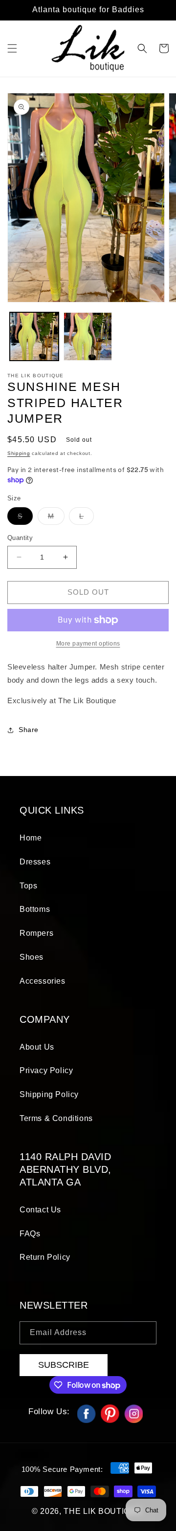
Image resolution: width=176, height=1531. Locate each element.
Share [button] (29, 729)
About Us (37, 1047)
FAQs (30, 1233)
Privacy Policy (46, 1070)
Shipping (18, 453)
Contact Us (40, 1210)
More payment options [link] (88, 643)
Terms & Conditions (56, 1118)
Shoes (32, 957)
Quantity (20, 537)
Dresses (35, 862)
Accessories (43, 981)
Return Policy (45, 1257)
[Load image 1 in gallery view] (34, 336)
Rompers (36, 933)
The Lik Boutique (103, 1511)
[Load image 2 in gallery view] (88, 336)
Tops (28, 886)
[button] (12, 48)
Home (31, 838)
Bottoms (35, 909)
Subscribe (63, 1365)
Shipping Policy (49, 1094)
